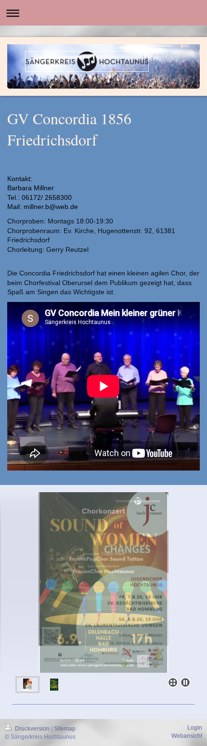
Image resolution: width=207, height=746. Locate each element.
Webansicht (186, 736)
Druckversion (32, 728)
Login (194, 727)
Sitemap (65, 728)
